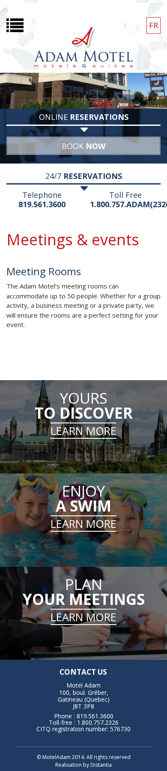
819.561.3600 (42, 204)
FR (153, 25)
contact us (83, 672)
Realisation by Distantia (83, 764)
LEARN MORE (83, 430)
